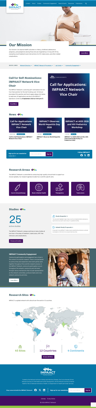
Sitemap (43, 398)
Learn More (84, 53)
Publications (79, 3)
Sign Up (49, 154)
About (33, 3)
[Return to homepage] (15, 6)
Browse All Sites (48, 357)
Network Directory (25, 65)
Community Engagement (50, 3)
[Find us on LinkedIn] (88, 156)
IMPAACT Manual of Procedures (43, 65)
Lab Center (58, 65)
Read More (13, 104)
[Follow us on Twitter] (85, 156)
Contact (28, 3)
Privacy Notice (51, 398)
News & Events (62, 3)
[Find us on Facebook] (81, 156)
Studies (39, 3)
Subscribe (12, 156)
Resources (71, 3)
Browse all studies (15, 241)
